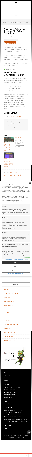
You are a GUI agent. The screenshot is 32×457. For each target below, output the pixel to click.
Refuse (16, 266)
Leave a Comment (11, 43)
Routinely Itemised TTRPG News (13, 387)
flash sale (6, 175)
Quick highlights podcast (11, 392)
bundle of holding (15, 174)
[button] (29, 183)
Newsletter (7, 313)
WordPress (17, 437)
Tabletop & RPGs (14, 172)
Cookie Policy (11, 273)
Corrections (7, 378)
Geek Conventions (9, 305)
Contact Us (7, 375)
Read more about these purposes (20, 259)
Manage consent (29, 432)
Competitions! (8, 397)
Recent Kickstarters (9, 394)
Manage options (16, 271)
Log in (22, 437)
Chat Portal (7, 297)
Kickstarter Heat (8, 309)
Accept (16, 262)
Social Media (7, 328)
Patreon (6, 317)
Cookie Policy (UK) (9, 301)
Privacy (6, 380)
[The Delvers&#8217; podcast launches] (21, 142)
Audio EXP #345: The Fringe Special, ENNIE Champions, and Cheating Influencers (14, 412)
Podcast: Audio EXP (9, 340)
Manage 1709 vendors (8, 259)
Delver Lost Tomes (15, 116)
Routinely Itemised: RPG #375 (12, 417)
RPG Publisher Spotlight (11, 324)
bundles (23, 174)
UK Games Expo (8, 336)
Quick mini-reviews (9, 390)
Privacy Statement (19, 273)
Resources (7, 321)
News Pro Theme (18, 435)
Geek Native (16, 9)
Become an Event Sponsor (11, 293)
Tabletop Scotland (9, 332)
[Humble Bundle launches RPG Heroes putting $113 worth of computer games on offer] (9, 139)
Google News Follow (10, 41)
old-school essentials (15, 175)
